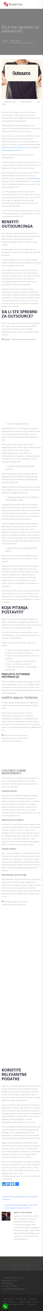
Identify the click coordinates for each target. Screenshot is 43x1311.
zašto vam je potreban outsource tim (15, 147)
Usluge (32, 1299)
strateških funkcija (33, 178)
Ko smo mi (21, 1299)
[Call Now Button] (5, 1306)
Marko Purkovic (26, 102)
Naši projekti (9, 1302)
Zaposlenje (24, 1302)
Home (5, 41)
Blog (35, 1302)
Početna (8, 1299)
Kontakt (31, 1304)
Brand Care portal (14, 1304)
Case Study (15, 41)
